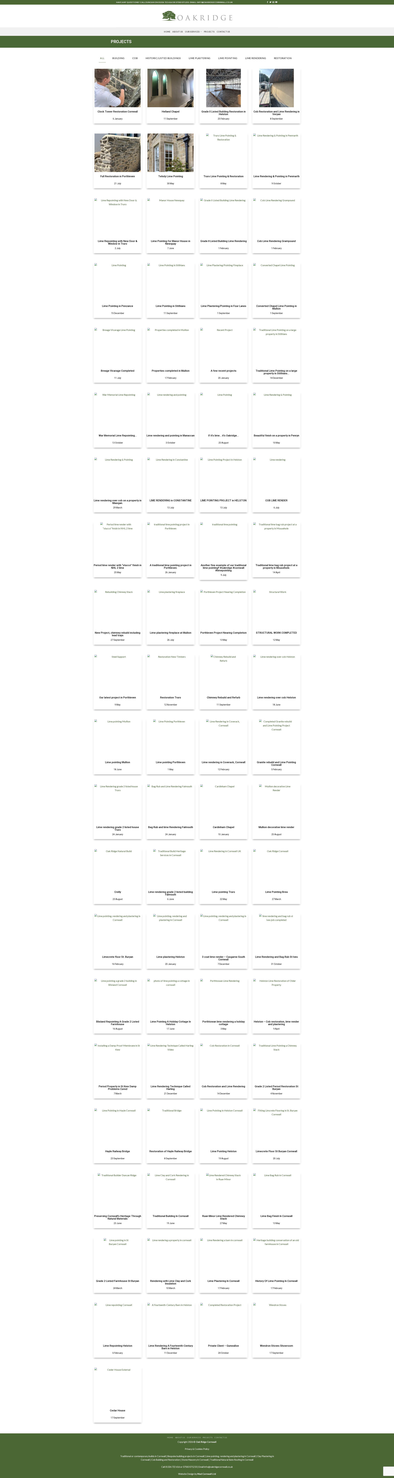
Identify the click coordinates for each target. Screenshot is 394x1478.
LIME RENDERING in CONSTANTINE (171, 500)
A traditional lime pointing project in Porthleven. (170, 566)
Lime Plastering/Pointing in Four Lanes (223, 306)
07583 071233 (182, 2)
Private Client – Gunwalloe (223, 1345)
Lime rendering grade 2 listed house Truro (117, 828)
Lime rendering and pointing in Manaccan (171, 435)
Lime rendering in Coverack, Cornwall (223, 762)
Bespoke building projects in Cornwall (185, 1456)
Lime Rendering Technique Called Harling (170, 1088)
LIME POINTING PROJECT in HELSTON (223, 500)
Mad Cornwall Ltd (206, 1474)
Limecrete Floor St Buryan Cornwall (276, 1151)
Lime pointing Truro (223, 891)
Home (167, 31)
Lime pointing (212, 1456)
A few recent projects (223, 370)
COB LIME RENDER (276, 500)
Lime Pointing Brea (276, 891)
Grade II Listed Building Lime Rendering (223, 241)
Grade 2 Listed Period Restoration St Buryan (276, 1088)
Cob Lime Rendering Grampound (276, 241)
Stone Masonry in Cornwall (195, 1459)
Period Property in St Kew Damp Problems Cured (118, 1088)
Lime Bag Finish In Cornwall (276, 1216)
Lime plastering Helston (171, 956)
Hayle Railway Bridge (117, 1151)
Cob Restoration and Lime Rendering (223, 1086)
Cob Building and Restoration (165, 1459)
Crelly (117, 891)
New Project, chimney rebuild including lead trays (117, 634)
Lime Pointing (227, 58)
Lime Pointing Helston (224, 1151)
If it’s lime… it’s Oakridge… (223, 435)
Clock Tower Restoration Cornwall (118, 111)
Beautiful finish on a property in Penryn (276, 435)
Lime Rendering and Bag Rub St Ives (276, 956)
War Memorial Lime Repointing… (118, 435)
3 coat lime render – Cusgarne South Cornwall (223, 958)
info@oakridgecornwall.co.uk (215, 2)
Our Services (192, 31)
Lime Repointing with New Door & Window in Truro (117, 242)
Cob (135, 58)
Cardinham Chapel (223, 827)
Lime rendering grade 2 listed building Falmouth (170, 893)
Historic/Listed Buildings (163, 58)
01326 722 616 (165, 2)
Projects (209, 31)
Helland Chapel (170, 111)
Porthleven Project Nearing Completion (223, 632)
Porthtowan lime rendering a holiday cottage (223, 1023)
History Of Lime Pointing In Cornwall (276, 1280)
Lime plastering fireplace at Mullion (170, 632)
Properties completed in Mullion (170, 370)
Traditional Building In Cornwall (171, 1216)
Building (118, 58)
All (102, 58)
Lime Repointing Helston (117, 1345)
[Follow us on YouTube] (276, 2)
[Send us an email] (273, 2)
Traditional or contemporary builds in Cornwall (143, 1456)
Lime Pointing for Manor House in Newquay (170, 242)
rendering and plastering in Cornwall (237, 1456)
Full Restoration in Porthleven (117, 176)
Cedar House (117, 1410)
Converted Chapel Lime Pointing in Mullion (276, 307)
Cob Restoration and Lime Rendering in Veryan (276, 113)
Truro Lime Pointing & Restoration (223, 176)
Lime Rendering (255, 58)
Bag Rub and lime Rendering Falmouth (170, 827)
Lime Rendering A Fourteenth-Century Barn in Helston (170, 1347)
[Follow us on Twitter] (270, 2)
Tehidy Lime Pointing (170, 176)
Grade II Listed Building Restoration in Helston (223, 113)
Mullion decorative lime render (276, 827)
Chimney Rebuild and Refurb (223, 697)
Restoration (282, 58)
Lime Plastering (199, 58)
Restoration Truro (170, 697)
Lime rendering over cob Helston (276, 697)
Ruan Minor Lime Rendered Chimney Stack (223, 1217)
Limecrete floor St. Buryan (117, 956)
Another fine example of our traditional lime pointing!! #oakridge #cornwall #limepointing (223, 568)
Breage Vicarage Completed (117, 370)
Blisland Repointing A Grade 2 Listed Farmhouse (117, 1023)
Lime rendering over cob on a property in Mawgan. (117, 502)
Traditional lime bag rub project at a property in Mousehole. (276, 566)
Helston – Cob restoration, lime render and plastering (276, 1023)
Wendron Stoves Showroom (276, 1345)
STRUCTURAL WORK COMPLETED (276, 632)
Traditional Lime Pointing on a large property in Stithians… (276, 372)
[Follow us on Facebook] (267, 2)
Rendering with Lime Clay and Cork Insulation (170, 1282)
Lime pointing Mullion (117, 762)
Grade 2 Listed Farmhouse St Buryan (117, 1280)
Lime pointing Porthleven (170, 762)
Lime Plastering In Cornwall (223, 1280)
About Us (177, 31)
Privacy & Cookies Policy (197, 1449)
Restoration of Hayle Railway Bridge (170, 1151)
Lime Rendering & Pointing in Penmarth (276, 176)
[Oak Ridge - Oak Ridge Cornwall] (197, 16)
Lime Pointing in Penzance (117, 306)
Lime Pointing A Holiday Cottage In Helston (170, 1023)
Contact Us (223, 31)
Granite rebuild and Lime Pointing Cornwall (276, 763)
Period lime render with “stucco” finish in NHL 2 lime (117, 566)
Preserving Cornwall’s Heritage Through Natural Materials (117, 1217)
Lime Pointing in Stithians (170, 306)
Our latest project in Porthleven (117, 697)
